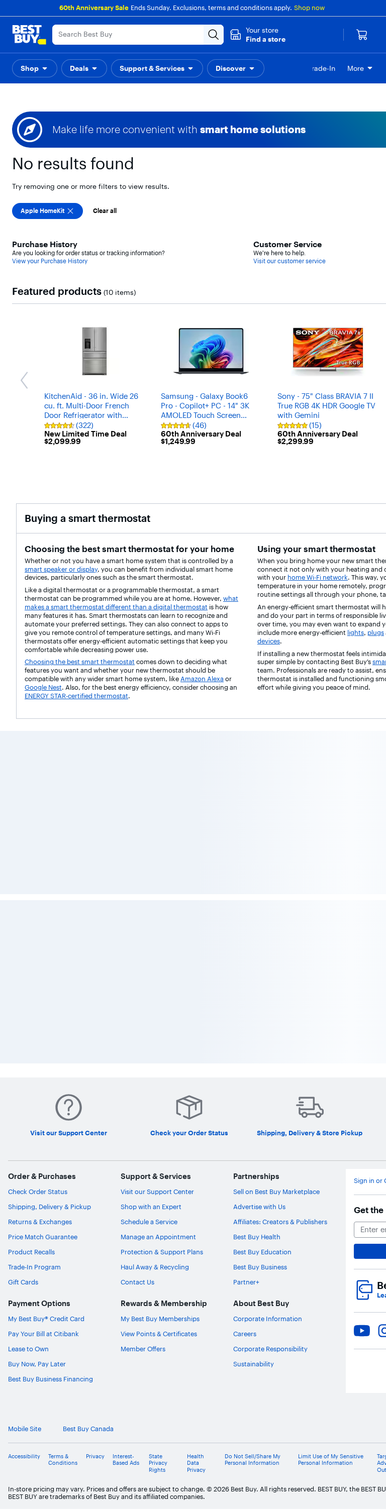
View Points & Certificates (159, 1334)
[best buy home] (29, 35)
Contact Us (137, 1282)
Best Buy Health (256, 1237)
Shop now (309, 8)
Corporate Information (267, 1319)
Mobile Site (24, 1429)
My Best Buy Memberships (160, 1319)
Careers (244, 1334)
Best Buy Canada (88, 1429)
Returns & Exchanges (40, 1222)
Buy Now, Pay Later (37, 1364)
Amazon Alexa (202, 679)
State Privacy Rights (158, 1463)
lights (355, 632)
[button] (257, 35)
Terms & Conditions (62, 1459)
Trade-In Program (34, 1267)
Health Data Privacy (196, 1463)
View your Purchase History (49, 261)
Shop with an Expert (151, 1207)
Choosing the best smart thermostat (80, 662)
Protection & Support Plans (162, 1252)
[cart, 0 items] (362, 35)
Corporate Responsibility (270, 1349)
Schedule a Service (149, 1222)
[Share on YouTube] (362, 1331)
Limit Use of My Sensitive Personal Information (330, 1459)
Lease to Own (28, 1349)
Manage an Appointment (158, 1237)
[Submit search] (214, 35)
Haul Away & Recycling (155, 1267)
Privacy (95, 1456)
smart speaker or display (61, 569)
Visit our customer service (289, 261)
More (355, 68)
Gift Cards (23, 1282)
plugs (375, 632)
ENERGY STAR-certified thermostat (76, 696)
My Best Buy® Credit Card (46, 1319)
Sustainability (253, 1364)
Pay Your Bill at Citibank (43, 1334)
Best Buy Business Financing (50, 1379)
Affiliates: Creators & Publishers (280, 1222)
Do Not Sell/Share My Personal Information (252, 1459)
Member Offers (143, 1349)
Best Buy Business (260, 1267)
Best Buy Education (262, 1252)
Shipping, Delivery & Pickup (49, 1207)
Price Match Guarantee (42, 1237)
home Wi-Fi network (317, 577)
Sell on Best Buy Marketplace (276, 1192)
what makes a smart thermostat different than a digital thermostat (131, 602)
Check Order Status (37, 1192)
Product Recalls (31, 1252)
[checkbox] (47, 211)
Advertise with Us (259, 1207)
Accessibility (24, 1456)
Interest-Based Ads (126, 1459)
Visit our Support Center (157, 1192)
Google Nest (43, 687)
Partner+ (246, 1282)
